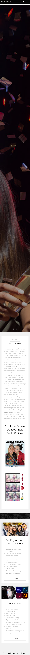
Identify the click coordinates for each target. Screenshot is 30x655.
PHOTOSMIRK (6, 2)
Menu (27, 2)
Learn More (15, 579)
